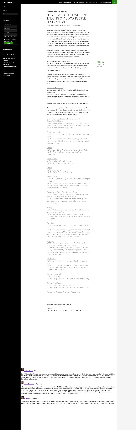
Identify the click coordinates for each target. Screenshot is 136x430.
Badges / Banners (79, 2)
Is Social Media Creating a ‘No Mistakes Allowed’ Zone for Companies (68, 310)
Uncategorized (62, 11)
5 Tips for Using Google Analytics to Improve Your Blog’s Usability (9, 73)
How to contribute (105, 2)
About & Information (65, 2)
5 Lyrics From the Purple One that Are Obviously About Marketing (10, 58)
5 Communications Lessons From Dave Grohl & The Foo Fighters (10, 68)
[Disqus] (69, 341)
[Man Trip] (100, 62)
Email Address (7, 24)
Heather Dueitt (52, 11)
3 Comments (76, 25)
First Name (7, 28)
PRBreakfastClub (9, 2)
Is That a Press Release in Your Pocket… (59, 303)
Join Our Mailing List (92, 2)
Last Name (6, 32)
